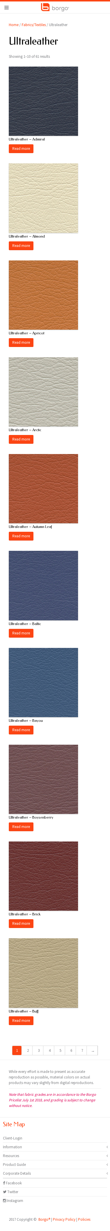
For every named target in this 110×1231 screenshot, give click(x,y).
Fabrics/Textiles (34, 24)
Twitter (12, 1191)
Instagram (14, 1200)
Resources (11, 1155)
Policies (84, 1219)
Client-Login (12, 1138)
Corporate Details (17, 1173)
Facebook (13, 1183)
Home (13, 24)
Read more (21, 148)
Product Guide (14, 1164)
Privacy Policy (64, 1219)
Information (12, 1146)
